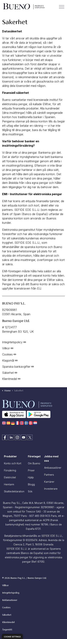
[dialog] (12, 636)
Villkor (6, 348)
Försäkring (10, 470)
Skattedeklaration (14, 491)
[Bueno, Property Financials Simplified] (23, 7)
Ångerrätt (7, 630)
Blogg (31, 484)
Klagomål (8, 360)
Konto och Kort (12, 463)
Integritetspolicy (12, 342)
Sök (30, 491)
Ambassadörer (52, 467)
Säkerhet (8, 372)
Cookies (7, 354)
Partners (49, 474)
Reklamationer (9, 600)
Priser (31, 470)
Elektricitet (10, 477)
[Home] (4, 423)
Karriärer (49, 481)
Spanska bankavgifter (16, 366)
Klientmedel (9, 379)
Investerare (51, 488)
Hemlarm (9, 484)
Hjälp (31, 477)
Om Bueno (34, 463)
